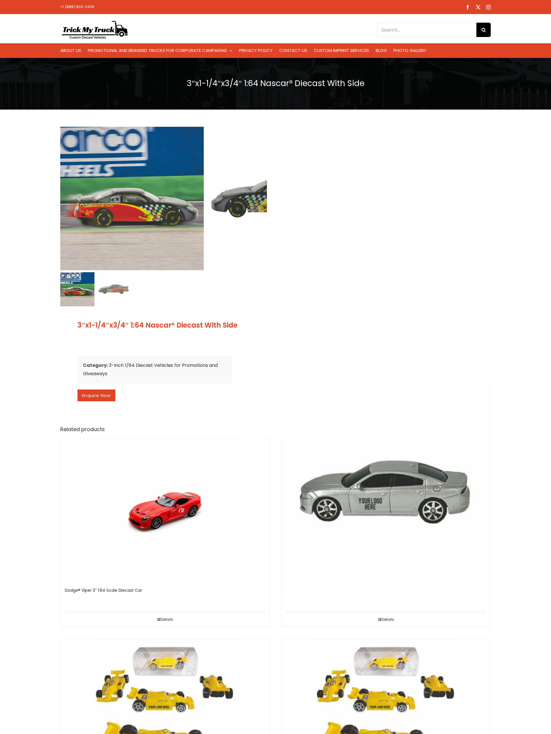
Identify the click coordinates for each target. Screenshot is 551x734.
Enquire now (96, 395)
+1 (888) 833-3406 (77, 6)
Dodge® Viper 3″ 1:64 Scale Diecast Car (103, 590)
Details (167, 619)
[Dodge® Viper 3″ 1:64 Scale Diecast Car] (165, 510)
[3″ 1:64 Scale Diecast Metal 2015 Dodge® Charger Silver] (386, 488)
